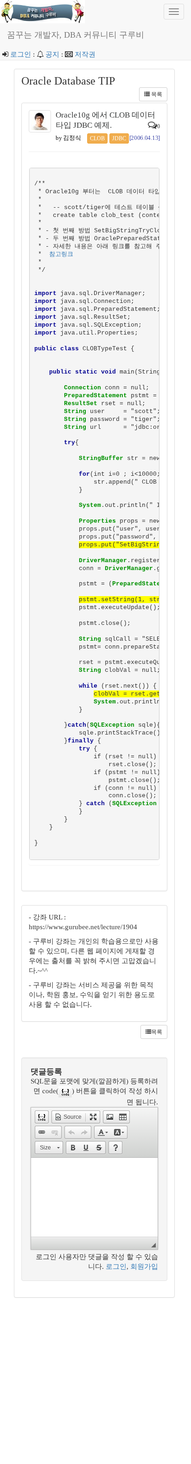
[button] (41, 1117)
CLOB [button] (97, 138)
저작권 (85, 54)
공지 (52, 54)
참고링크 (61, 254)
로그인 (20, 54)
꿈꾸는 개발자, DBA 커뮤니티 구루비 (75, 34)
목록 (156, 94)
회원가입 (144, 1266)
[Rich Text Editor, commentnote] (94, 1197)
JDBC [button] (119, 138)
